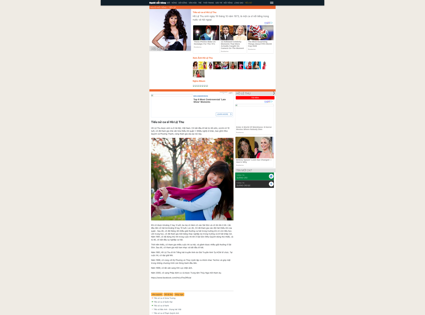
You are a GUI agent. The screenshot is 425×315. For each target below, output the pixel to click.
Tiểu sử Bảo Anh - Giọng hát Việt (167, 309)
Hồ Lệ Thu (243, 93)
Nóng (174, 3)
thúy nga (179, 294)
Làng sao (238, 3)
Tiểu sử (248, 3)
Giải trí (218, 3)
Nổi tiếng (228, 3)
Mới (168, 3)
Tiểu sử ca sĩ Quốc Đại (163, 302)
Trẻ (200, 3)
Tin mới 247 (244, 170)
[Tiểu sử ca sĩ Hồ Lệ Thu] (195, 65)
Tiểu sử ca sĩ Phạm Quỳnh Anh (166, 313)
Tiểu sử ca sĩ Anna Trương (164, 298)
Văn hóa (193, 3)
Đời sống (183, 3)
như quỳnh (157, 294)
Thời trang (208, 3)
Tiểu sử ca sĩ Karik (161, 305)
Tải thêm (255, 98)
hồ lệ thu (168, 294)
